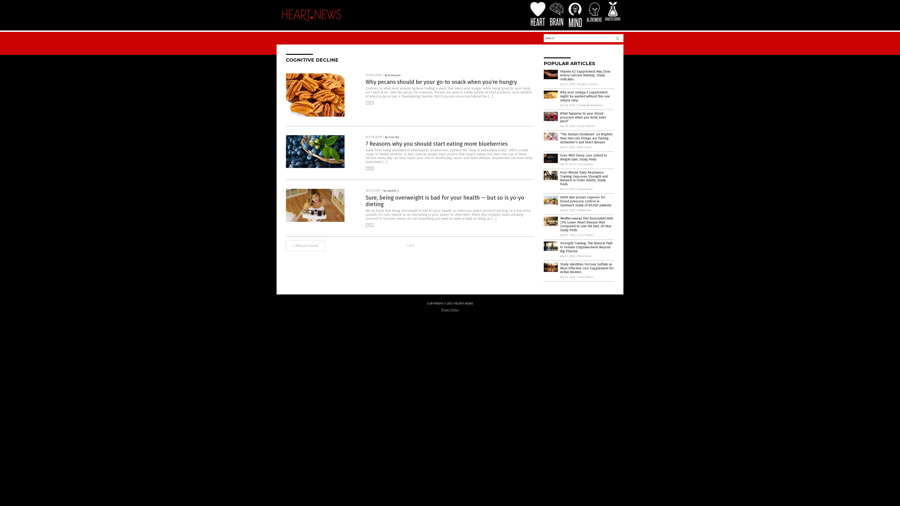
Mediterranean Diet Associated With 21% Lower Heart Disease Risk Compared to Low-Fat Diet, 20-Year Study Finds (586, 224)
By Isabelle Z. (391, 190)
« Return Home (305, 246)
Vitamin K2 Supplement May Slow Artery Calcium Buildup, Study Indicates (585, 76)
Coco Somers (585, 164)
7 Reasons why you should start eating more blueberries (437, 144)
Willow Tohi (584, 210)
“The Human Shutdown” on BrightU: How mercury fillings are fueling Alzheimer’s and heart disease (586, 138)
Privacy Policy (450, 310)
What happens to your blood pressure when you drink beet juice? (583, 117)
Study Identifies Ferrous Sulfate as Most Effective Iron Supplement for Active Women (587, 268)
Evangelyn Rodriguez (590, 105)
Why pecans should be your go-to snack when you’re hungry (441, 82)
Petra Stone (585, 256)
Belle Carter (585, 147)
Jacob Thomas (586, 126)
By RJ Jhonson (393, 75)
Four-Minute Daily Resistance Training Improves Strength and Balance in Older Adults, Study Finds (584, 178)
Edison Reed (584, 189)
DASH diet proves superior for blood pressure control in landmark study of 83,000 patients (585, 201)
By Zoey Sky (392, 137)
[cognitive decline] (311, 22)
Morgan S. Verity (587, 84)
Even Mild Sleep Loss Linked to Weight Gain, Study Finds (583, 157)
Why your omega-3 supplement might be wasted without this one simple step (585, 96)
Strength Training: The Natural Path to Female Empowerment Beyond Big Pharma (586, 247)
